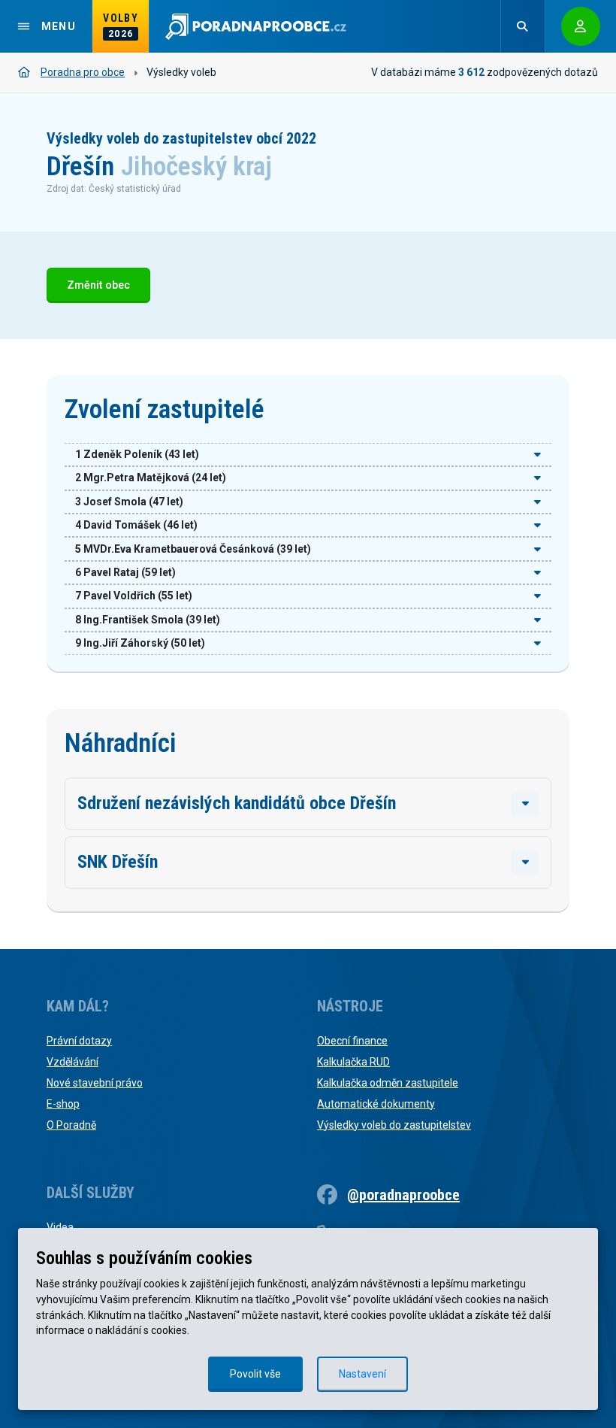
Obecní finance (352, 1041)
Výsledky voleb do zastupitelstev (394, 1125)
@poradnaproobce (403, 1195)
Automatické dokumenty (376, 1104)
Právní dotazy (79, 1041)
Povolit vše (255, 1374)
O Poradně (71, 1125)
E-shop (63, 1104)
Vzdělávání (72, 1062)
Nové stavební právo (95, 1083)
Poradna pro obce (83, 72)
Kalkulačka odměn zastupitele (387, 1083)
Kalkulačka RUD (353, 1062)
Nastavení (362, 1374)
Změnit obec (98, 285)
